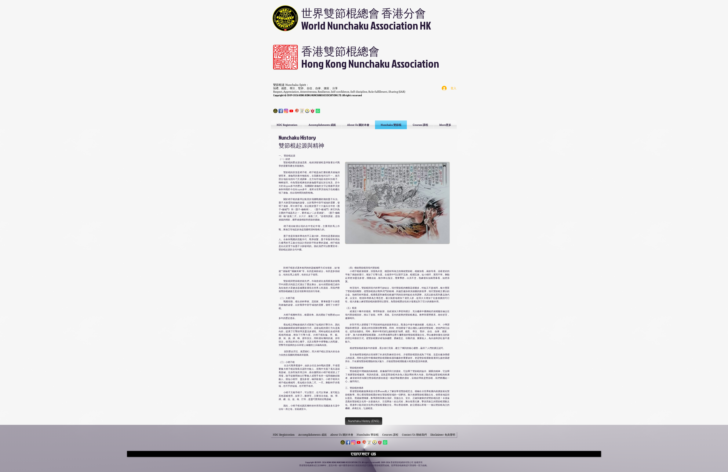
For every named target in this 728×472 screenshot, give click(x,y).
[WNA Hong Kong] (342, 442)
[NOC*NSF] (302, 111)
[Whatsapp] (318, 111)
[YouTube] (358, 442)
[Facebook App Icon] (280, 111)
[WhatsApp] (385, 442)
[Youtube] (291, 111)
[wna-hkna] (275, 111)
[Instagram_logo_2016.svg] (286, 111)
